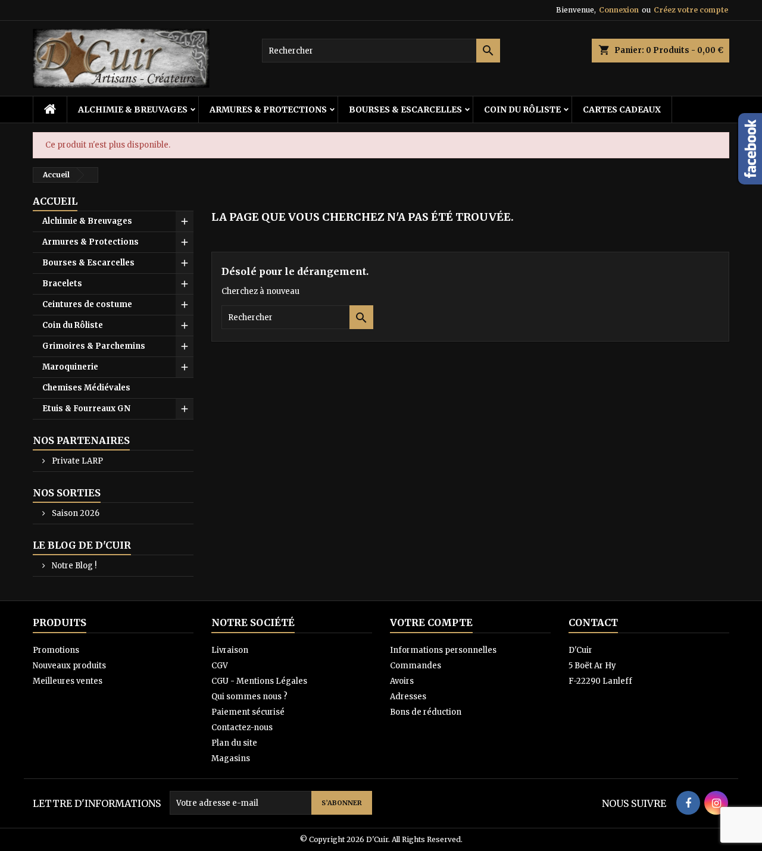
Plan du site (234, 743)
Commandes (415, 666)
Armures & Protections (268, 109)
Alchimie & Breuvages (133, 109)
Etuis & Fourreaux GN (86, 408)
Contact (593, 622)
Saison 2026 (74, 513)
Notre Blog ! (73, 566)
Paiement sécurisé (248, 712)
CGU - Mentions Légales (259, 681)
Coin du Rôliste (522, 109)
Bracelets (62, 284)
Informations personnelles (443, 650)
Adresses (408, 697)
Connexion (619, 9)
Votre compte (431, 622)
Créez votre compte (691, 9)
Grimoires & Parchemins (93, 346)
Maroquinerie (70, 367)
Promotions (56, 650)
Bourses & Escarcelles (405, 109)
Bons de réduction (425, 712)
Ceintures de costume (87, 304)
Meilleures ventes (67, 681)
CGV (219, 666)
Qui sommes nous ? (249, 697)
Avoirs (402, 681)
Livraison (229, 650)
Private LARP (76, 461)
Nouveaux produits (69, 666)
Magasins (230, 758)
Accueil (55, 201)
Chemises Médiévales (86, 388)
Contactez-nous (242, 727)
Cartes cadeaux (622, 109)
